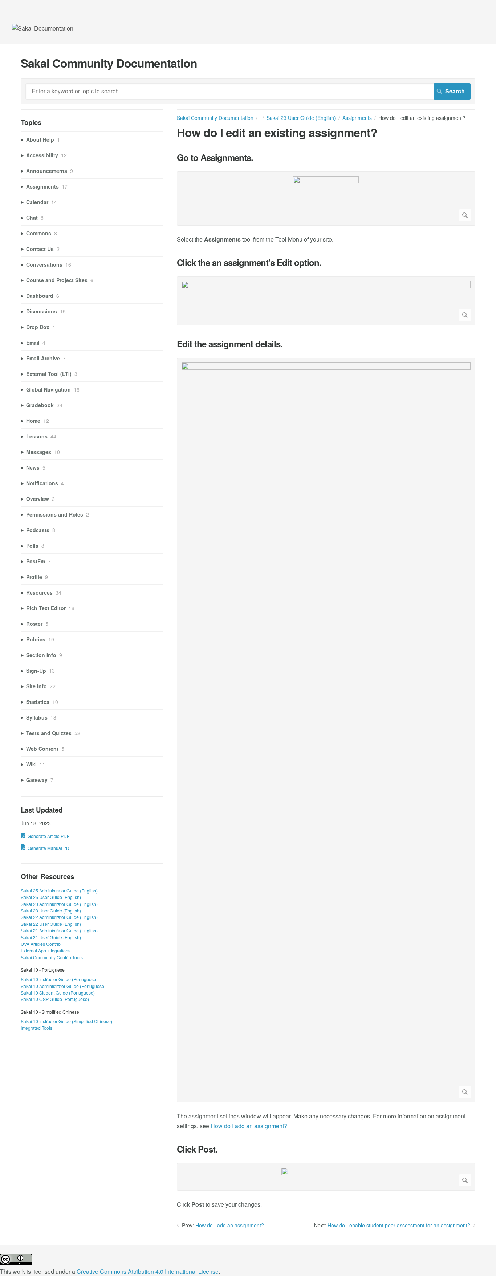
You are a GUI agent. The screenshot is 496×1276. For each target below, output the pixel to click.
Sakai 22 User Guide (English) (51, 924)
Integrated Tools (36, 1028)
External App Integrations (45, 950)
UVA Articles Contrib (41, 944)
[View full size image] (326, 198)
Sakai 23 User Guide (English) (301, 117)
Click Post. (197, 1149)
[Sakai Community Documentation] (42, 28)
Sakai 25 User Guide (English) (51, 897)
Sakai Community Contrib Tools (52, 957)
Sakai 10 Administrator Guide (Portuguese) (63, 986)
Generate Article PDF (48, 836)
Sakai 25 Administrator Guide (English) (59, 890)
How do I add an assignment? (249, 1126)
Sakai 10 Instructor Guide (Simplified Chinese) (66, 1021)
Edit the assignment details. (229, 344)
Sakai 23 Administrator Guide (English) (59, 904)
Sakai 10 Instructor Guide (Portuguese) (59, 979)
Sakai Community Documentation (215, 117)
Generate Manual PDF (50, 848)
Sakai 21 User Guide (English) (51, 937)
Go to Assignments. (215, 157)
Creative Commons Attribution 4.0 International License (148, 1271)
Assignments (357, 117)
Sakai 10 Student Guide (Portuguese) (58, 992)
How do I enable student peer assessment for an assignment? (399, 1225)
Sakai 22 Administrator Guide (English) (59, 917)
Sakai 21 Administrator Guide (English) (59, 930)
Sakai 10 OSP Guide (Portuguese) (55, 999)
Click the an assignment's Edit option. (249, 262)
